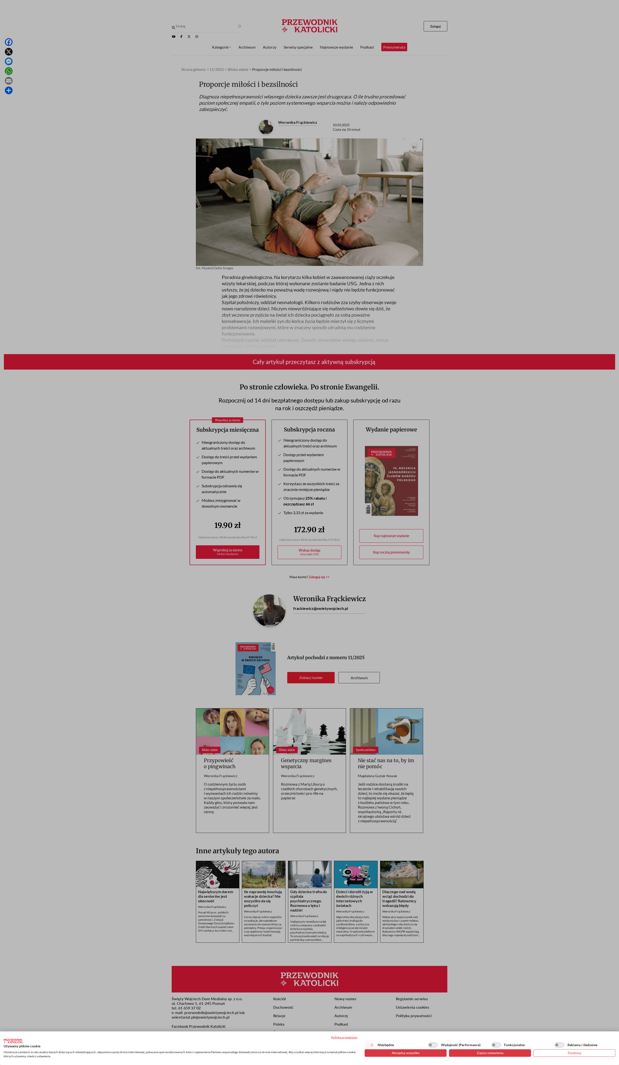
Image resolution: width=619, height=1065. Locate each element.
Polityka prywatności (344, 1037)
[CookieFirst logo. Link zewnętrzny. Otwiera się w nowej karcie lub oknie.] (13, 1041)
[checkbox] (369, 1045)
